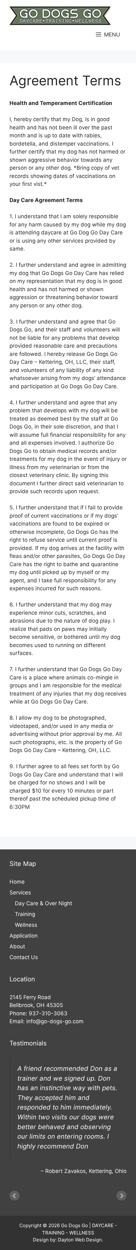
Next (121, 1196)
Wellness (26, 925)
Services (20, 892)
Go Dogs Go (74, 1225)
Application (23, 936)
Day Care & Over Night (43, 903)
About (17, 946)
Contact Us (23, 957)
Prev (14, 1196)
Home (17, 882)
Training (25, 914)
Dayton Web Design (80, 1240)
